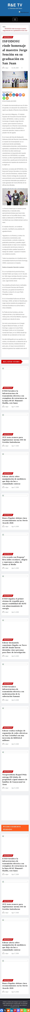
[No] (28, 1006)
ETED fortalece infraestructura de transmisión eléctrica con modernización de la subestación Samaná (13, 691)
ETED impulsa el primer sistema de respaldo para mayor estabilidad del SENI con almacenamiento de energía (14, 603)
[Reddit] (10, 94)
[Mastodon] (20, 94)
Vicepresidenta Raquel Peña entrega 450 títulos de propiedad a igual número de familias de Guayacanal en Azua (14, 779)
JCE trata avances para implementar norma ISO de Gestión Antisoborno (14, 439)
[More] (7, 98)
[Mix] (23, 94)
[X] (7, 94)
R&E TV (15, 5)
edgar (6, 68)
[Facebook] (3, 94)
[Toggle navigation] (15, 19)
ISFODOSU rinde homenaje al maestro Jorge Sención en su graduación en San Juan (15, 29)
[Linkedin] (13, 94)
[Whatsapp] (3, 98)
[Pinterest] (17, 94)
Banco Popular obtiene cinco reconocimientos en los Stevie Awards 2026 (15, 520)
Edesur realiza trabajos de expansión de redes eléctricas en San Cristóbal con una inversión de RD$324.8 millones (15, 735)
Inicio (4, 26)
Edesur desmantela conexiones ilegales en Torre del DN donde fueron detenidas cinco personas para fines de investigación (14, 647)
